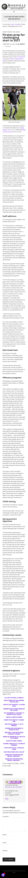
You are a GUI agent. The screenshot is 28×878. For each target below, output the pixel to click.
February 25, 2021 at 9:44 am (13, 787)
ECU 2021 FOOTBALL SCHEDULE (14, 698)
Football (15, 763)
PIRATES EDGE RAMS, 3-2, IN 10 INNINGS (14, 724)
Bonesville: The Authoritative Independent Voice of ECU (14, 6)
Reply (6, 799)
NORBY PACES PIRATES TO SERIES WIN (14, 720)
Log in (19, 871)
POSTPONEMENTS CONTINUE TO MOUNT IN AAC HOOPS (14, 713)
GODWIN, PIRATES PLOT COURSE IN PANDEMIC (14, 744)
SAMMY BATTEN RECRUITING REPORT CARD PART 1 (14, 759)
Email (5, 843)
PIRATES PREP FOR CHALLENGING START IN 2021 (14, 701)
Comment (6, 816)
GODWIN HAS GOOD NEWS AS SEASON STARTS (14, 729)
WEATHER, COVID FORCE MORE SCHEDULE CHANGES (14, 733)
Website (5, 850)
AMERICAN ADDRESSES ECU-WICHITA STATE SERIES (14, 737)
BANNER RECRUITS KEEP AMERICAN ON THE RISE (14, 709)
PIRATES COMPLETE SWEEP (14, 717)
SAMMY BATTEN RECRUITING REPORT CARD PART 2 (14, 755)
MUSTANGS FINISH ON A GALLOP (14, 752)
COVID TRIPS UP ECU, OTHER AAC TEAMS (14, 748)
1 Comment (8, 46)
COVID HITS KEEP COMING (14, 741)
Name (5, 835)
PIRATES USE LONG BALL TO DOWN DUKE (14, 705)
